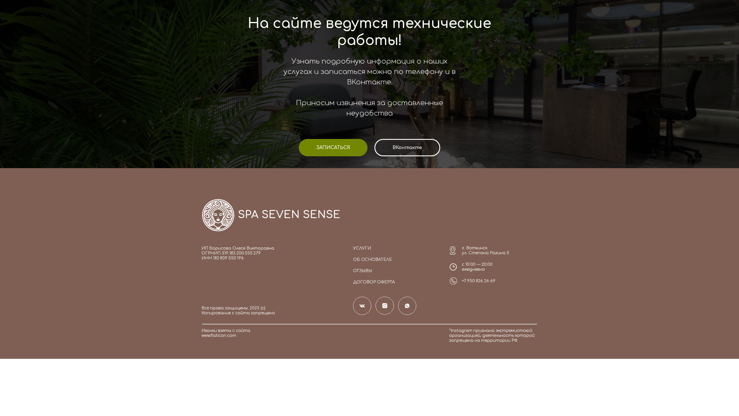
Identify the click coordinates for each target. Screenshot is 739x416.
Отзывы (362, 271)
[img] (218, 215)
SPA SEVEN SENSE (289, 214)
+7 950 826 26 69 (478, 281)
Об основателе (372, 259)
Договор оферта (374, 282)
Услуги (362, 248)
